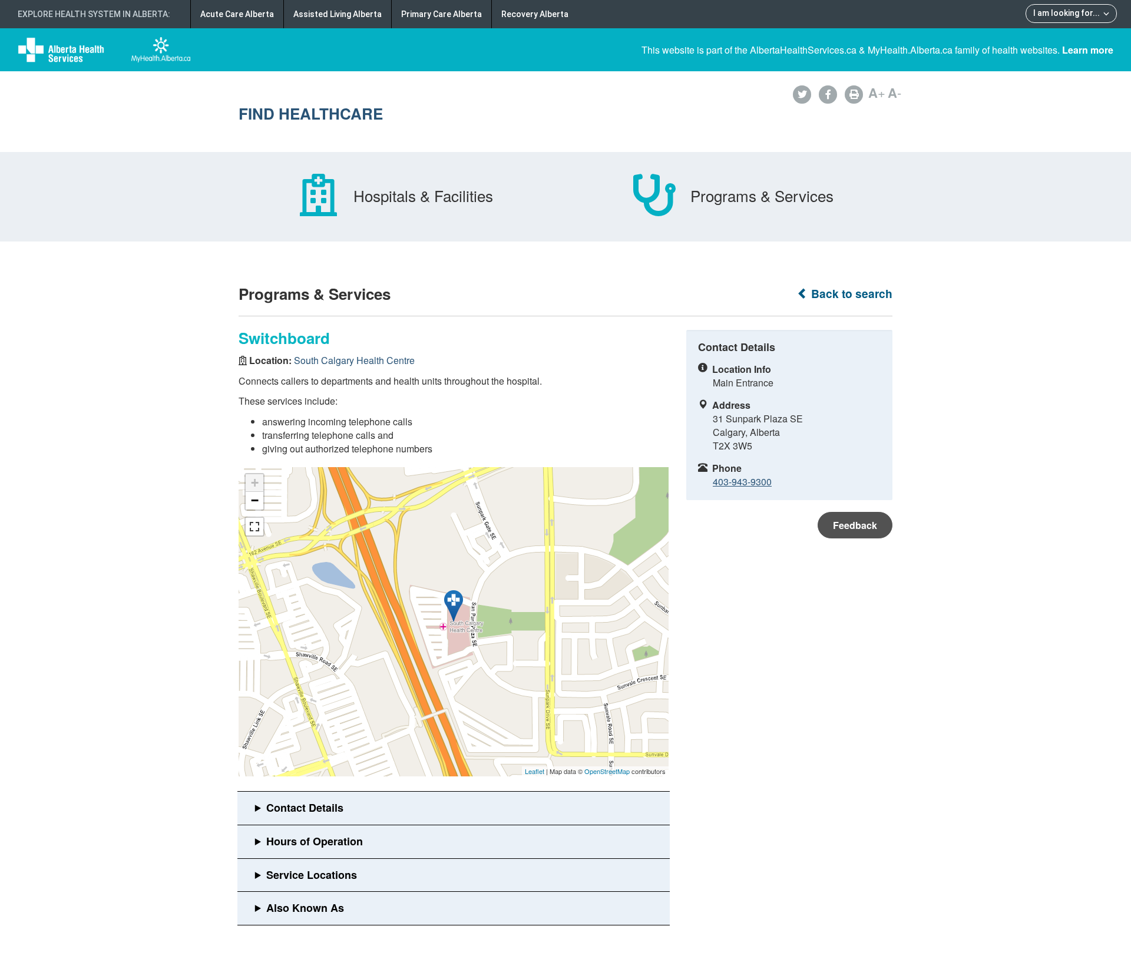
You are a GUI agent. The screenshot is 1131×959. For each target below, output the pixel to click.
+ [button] (255, 482)
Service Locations (311, 874)
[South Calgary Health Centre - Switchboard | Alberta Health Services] (453, 606)
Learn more (1087, 50)
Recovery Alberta (534, 14)
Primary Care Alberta (441, 14)
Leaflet (534, 771)
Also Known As (305, 907)
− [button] (255, 500)
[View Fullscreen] (254, 526)
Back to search (850, 294)
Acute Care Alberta (237, 14)
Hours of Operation (314, 841)
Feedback (855, 525)
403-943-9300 (742, 481)
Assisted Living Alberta (337, 14)
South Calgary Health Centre (354, 360)
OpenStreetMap (607, 771)
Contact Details (304, 807)
